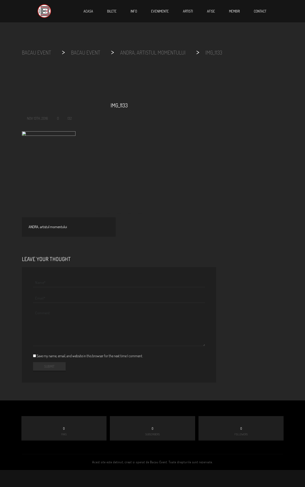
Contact (260, 11)
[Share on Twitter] (108, 209)
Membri (234, 11)
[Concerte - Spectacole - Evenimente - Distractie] (44, 11)
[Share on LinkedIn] (140, 209)
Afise (211, 11)
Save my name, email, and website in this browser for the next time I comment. (90, 356)
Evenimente (160, 11)
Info (134, 11)
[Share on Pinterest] (129, 209)
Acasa (88, 11)
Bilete (112, 11)
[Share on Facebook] (98, 209)
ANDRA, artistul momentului (48, 227)
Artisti (188, 11)
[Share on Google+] (119, 209)
